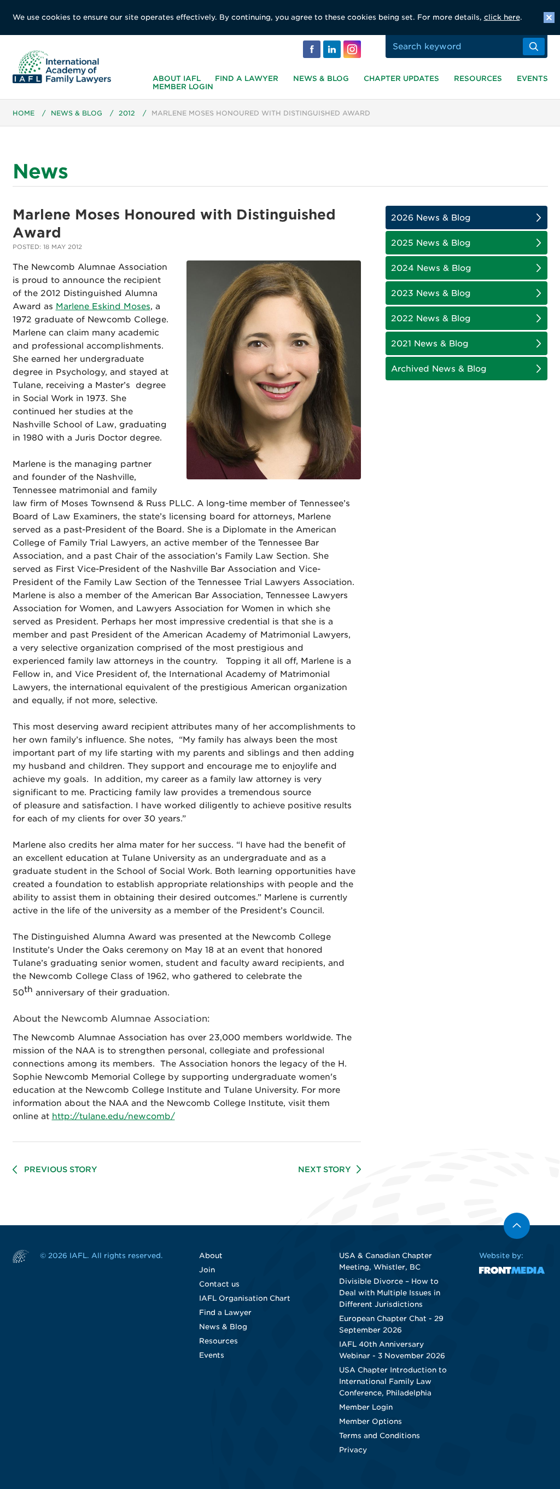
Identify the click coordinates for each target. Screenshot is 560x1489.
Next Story (324, 1169)
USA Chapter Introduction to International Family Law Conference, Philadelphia (393, 1381)
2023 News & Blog (431, 293)
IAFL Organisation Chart (244, 1298)
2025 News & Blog (431, 243)
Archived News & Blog (439, 369)
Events (532, 78)
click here (502, 17)
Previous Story (60, 1169)
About (211, 1256)
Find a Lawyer (246, 78)
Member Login (183, 87)
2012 (127, 113)
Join (207, 1270)
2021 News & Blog (430, 344)
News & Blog (321, 78)
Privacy (353, 1450)
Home (23, 113)
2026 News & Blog (431, 218)
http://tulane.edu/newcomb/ (113, 1116)
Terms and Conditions (379, 1436)
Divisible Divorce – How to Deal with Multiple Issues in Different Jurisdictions (389, 1292)
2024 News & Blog (431, 268)
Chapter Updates (401, 78)
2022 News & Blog (431, 318)
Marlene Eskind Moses (103, 306)
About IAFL (177, 78)
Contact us (219, 1284)
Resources (478, 78)
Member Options (370, 1421)
